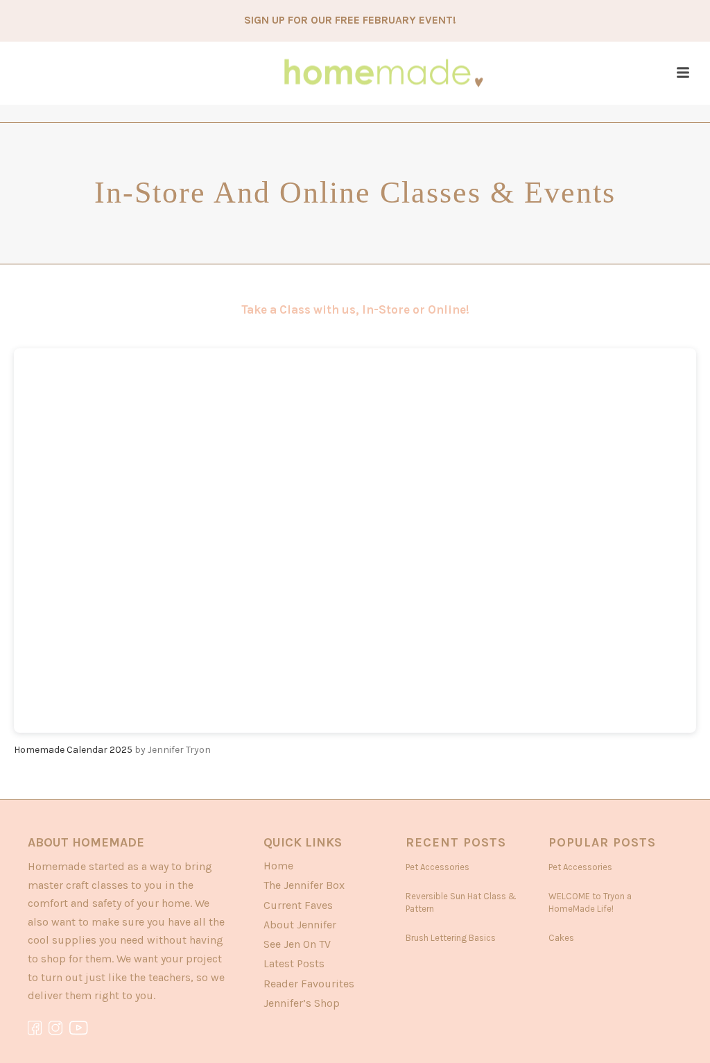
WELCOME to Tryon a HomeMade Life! (590, 902)
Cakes (561, 938)
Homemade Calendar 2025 (73, 750)
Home (278, 865)
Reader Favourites (308, 983)
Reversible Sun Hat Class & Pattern (461, 902)
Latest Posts (293, 963)
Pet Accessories (437, 867)
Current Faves (298, 905)
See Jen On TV (297, 944)
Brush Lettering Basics (451, 938)
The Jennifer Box (304, 885)
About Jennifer (299, 924)
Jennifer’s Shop (301, 1003)
